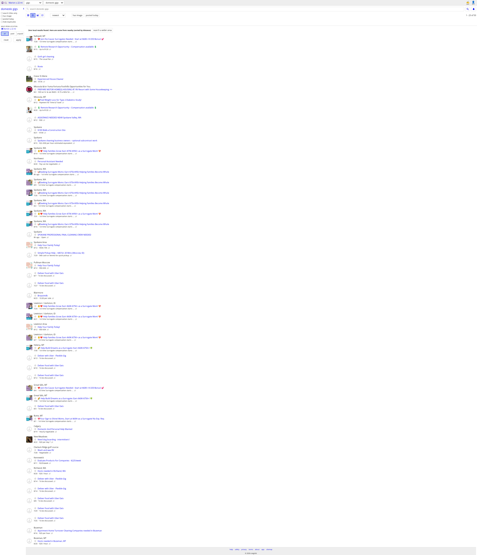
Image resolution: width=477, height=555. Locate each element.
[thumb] (33, 15)
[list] (28, 15)
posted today (8, 19)
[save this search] (473, 9)
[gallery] (37, 15)
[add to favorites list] (35, 38)
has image (7, 16)
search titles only (10, 13)
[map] (42, 15)
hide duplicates (9, 22)
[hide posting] (76, 42)
